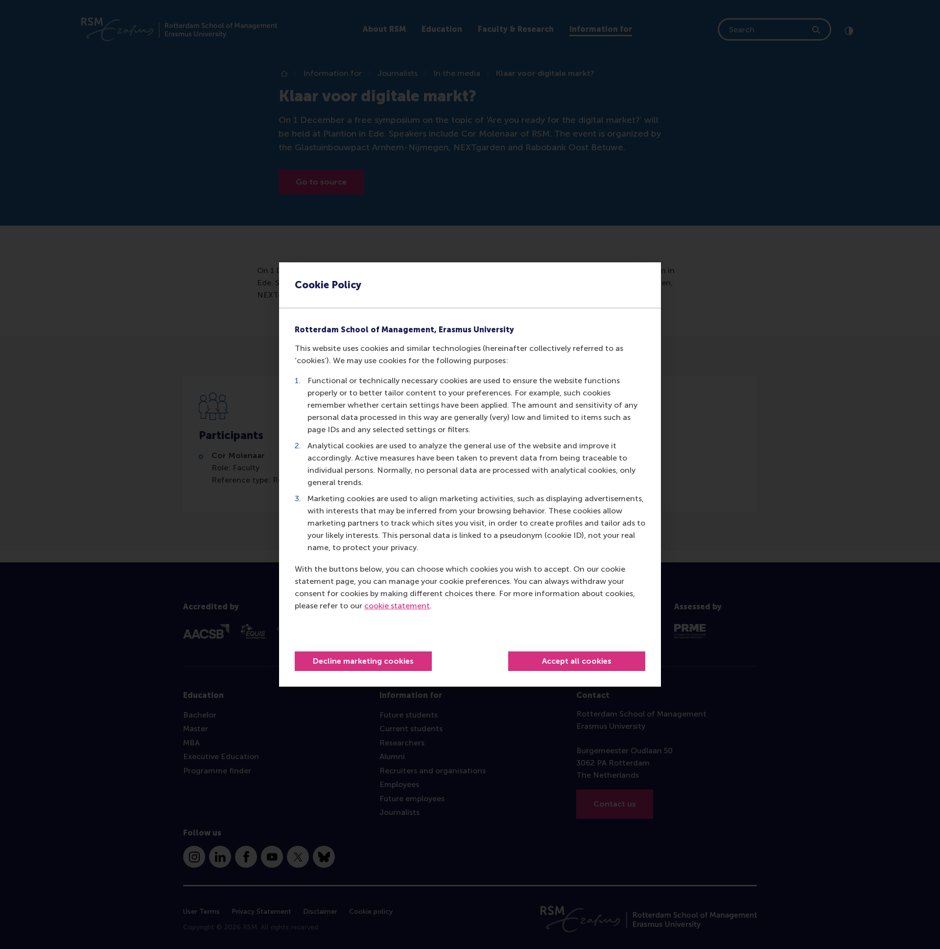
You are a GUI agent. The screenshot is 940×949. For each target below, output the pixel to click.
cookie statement (397, 605)
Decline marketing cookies (363, 661)
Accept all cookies (576, 661)
